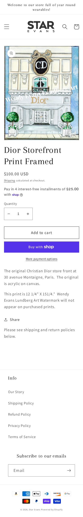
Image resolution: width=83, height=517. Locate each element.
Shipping (9, 180)
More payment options (41, 259)
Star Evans (34, 509)
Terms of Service (22, 436)
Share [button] (15, 319)
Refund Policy (19, 414)
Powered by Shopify (51, 509)
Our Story (16, 391)
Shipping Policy (21, 403)
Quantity (10, 203)
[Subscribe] (69, 470)
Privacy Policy (19, 425)
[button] (6, 27)
